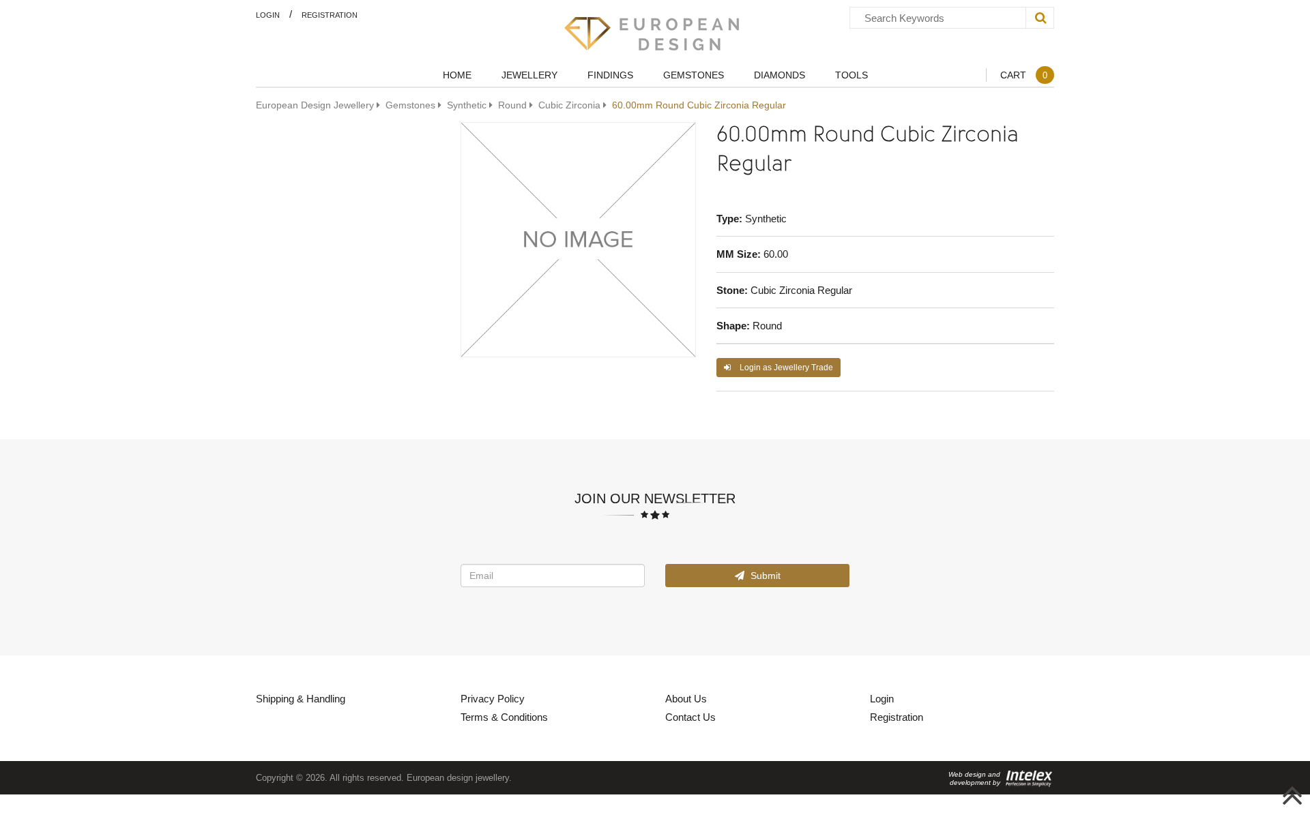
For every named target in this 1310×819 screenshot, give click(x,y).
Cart (1023, 74)
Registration (330, 15)
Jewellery (529, 74)
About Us (686, 698)
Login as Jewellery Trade (785, 367)
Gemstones (693, 74)
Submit (764, 575)
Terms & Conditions (504, 717)
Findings (610, 74)
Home (457, 74)
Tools (851, 74)
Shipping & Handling (300, 698)
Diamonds (779, 74)
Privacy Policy (493, 698)
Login (268, 15)
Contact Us (690, 717)
